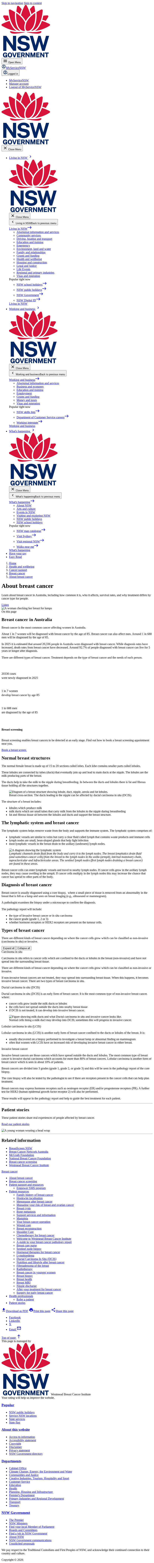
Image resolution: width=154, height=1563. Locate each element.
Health (13, 1488)
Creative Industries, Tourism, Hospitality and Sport (39, 1478)
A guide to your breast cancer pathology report (44, 1242)
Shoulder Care (25, 1232)
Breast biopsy (25, 1275)
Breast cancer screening (23, 1181)
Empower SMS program (31, 1188)
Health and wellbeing (29, 259)
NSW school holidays (29, 522)
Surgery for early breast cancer (35, 1292)
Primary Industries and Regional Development (36, 1498)
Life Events (23, 269)
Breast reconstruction (29, 1228)
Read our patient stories (15, 1124)
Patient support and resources (26, 1184)
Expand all (8, 948)
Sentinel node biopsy (29, 1248)
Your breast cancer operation (33, 1221)
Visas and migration (28, 276)
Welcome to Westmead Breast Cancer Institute (44, 1238)
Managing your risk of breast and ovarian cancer (45, 1205)
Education (15, 1485)
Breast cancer (9, 1171)
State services (17, 1419)
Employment (24, 393)
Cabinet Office (17, 1468)
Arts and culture (26, 508)
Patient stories (17, 1302)
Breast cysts (24, 1208)
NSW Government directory (26, 1453)
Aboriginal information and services (38, 232)
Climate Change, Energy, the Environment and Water (40, 1471)
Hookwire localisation (30, 1198)
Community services (29, 235)
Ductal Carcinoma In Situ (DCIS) (36, 1259)
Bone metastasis (26, 1211)
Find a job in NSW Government (28, 1533)
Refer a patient (25, 1299)
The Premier (16, 1520)
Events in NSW (26, 512)
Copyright (15, 1443)
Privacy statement (19, 1450)
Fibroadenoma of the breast (33, 1265)
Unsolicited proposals (22, 1543)
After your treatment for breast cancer (39, 1289)
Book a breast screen (14, 750)
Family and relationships (31, 252)
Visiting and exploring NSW (33, 515)
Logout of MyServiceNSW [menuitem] (25, 87)
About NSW (24, 505)
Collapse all (23, 948)
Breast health (24, 1279)
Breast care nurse (27, 1245)
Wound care (24, 1225)
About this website (16, 1430)
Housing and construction (32, 262)
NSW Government (16, 1513)
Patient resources (19, 1191)
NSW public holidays (29, 519)
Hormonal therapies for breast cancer (38, 1252)
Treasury (14, 1505)
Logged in (13, 73)
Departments (11, 1461)
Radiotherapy (24, 1269)
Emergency (23, 245)
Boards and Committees (23, 1530)
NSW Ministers (18, 1523)
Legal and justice (27, 265)
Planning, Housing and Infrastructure (31, 1491)
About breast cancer (21, 1178)
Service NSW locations (23, 1415)
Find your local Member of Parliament (31, 1526)
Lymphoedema (25, 1255)
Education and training (30, 242)
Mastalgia (22, 1218)
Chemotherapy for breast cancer (35, 1235)
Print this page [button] (39, 1311)
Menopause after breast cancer (34, 1201)
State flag (14, 1422)
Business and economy (30, 386)
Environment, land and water (34, 249)
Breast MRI (23, 1282)
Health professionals (21, 1296)
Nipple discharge (27, 1286)
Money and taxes (27, 400)
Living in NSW (20, 228)
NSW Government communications (30, 1540)
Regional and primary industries (35, 272)
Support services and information (36, 1215)
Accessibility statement (22, 1440)
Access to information (22, 1436)
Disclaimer (15, 1447)
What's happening (22, 502)
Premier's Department (22, 1495)
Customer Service (19, 1481)
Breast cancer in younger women (36, 1272)
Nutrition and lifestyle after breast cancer (40, 1262)
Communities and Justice (23, 1475)
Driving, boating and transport (34, 238)
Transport (14, 1502)
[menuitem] (19, 80)
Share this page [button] (62, 1311)
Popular (8, 1405)
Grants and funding (28, 255)
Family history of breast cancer (35, 1194)
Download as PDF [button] (15, 1311)
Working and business (24, 379)
